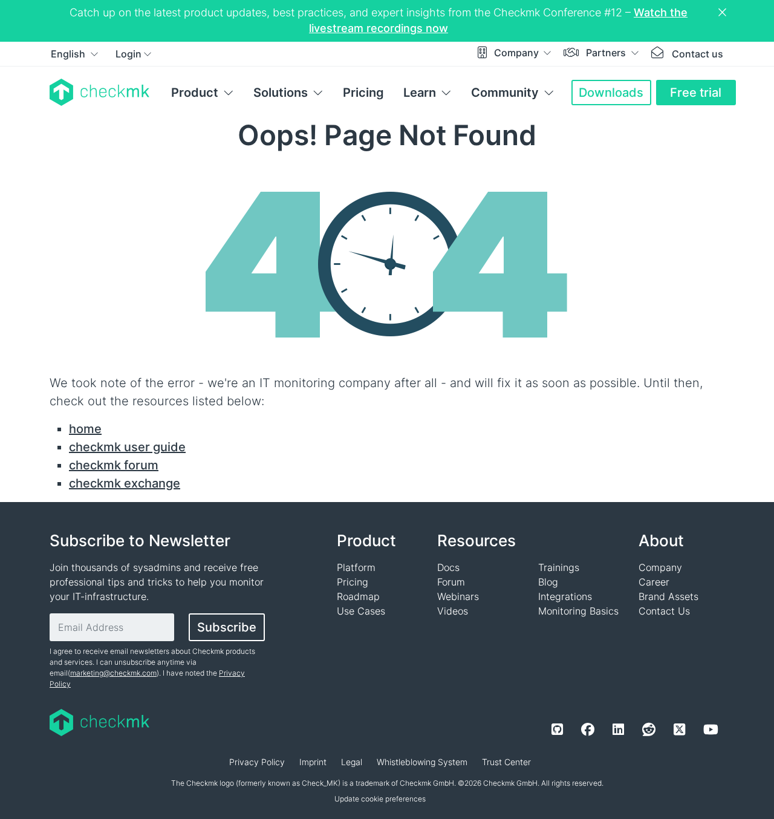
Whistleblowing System (422, 762)
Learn (419, 92)
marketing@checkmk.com (113, 672)
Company (517, 53)
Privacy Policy (257, 762)
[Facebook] (587, 729)
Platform (356, 567)
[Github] (557, 729)
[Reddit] (648, 729)
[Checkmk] (99, 92)
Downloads (611, 92)
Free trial (695, 92)
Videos (452, 611)
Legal (351, 762)
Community (505, 92)
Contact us (697, 54)
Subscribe (226, 627)
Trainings (558, 567)
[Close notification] (724, 13)
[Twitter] (679, 729)
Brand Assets (668, 596)
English (69, 54)
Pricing (363, 92)
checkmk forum (113, 465)
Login (128, 54)
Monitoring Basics (578, 611)
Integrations (565, 596)
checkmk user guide (127, 447)
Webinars (458, 596)
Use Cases (361, 611)
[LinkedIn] (618, 729)
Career (654, 582)
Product (194, 92)
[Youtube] (710, 729)
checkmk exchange (124, 483)
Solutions (280, 92)
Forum (451, 582)
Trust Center (506, 762)
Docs (448, 567)
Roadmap (358, 596)
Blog (548, 582)
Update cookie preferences (380, 798)
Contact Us (664, 611)
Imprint (313, 762)
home (85, 429)
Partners (607, 53)
